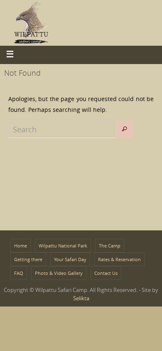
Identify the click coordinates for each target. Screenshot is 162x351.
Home (20, 245)
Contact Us (106, 273)
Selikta (81, 298)
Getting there (28, 259)
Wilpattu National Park (63, 245)
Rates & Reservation (119, 259)
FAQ (18, 273)
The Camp (109, 245)
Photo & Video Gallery (59, 273)
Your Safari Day (70, 259)
